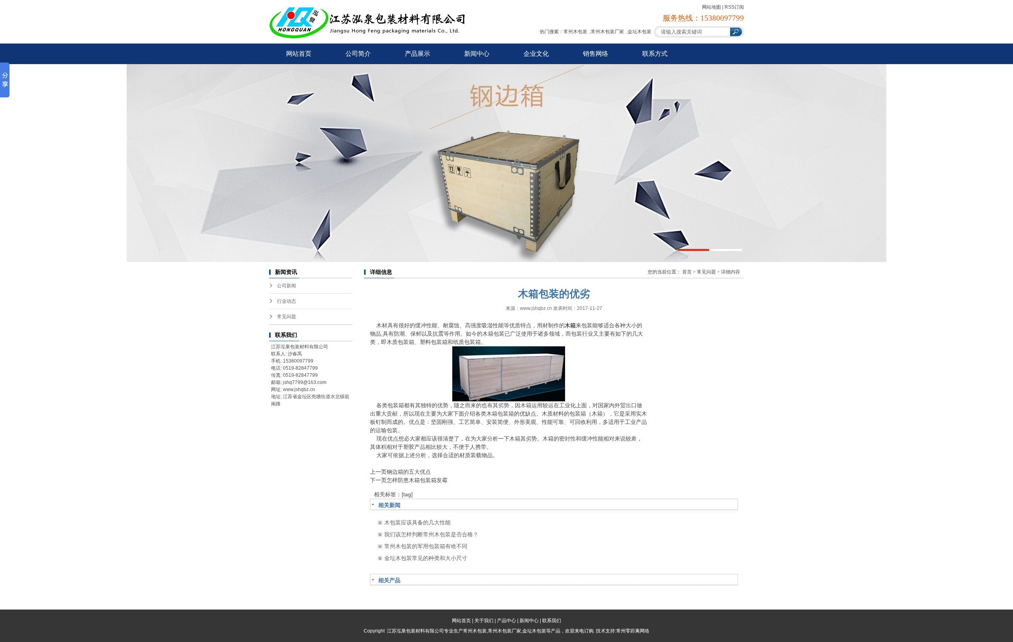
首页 (687, 272)
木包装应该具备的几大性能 (417, 522)
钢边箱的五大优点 (409, 472)
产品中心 (506, 620)
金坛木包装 (639, 31)
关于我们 (483, 620)
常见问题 (286, 316)
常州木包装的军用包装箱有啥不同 (425, 546)
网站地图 (711, 7)
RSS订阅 (734, 7)
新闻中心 (476, 53)
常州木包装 (575, 31)
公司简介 (358, 53)
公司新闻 (286, 286)
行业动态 (286, 301)
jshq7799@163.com (304, 382)
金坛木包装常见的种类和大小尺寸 (425, 558)
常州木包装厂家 (607, 31)
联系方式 (655, 53)
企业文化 (536, 53)
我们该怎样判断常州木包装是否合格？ (431, 534)
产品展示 (417, 53)
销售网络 (595, 53)
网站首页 (298, 53)
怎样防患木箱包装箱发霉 (417, 480)
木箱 (570, 325)
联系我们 (551, 620)
